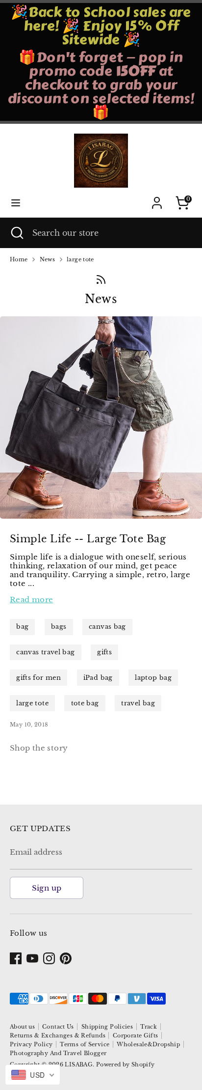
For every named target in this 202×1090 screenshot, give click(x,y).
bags (59, 626)
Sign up (47, 888)
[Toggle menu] (15, 203)
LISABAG (79, 1064)
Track (148, 1026)
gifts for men (38, 677)
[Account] (157, 197)
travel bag (138, 703)
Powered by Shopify (125, 1064)
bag (22, 626)
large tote (80, 259)
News (47, 259)
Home (19, 259)
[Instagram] (49, 958)
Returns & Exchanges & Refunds (57, 1035)
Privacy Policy (31, 1044)
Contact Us (58, 1026)
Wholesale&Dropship (148, 1044)
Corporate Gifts (135, 1035)
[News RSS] (101, 279)
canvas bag (107, 626)
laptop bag (153, 677)
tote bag (85, 703)
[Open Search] (16, 233)
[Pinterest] (66, 958)
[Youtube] (32, 958)
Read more (31, 599)
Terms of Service (84, 1044)
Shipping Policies (107, 1026)
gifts (104, 652)
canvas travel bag (45, 652)
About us (22, 1026)
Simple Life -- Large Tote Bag (88, 539)
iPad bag (98, 677)
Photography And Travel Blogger (58, 1053)
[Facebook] (16, 958)
